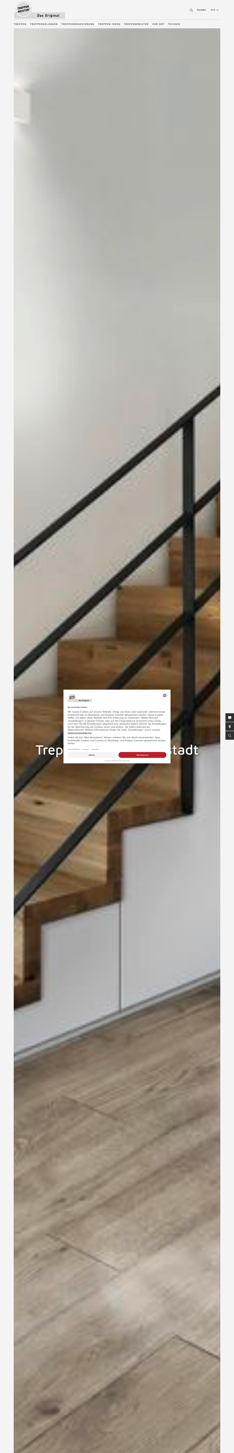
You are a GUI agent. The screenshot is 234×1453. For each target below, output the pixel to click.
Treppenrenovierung (78, 24)
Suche (191, 10)
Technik (174, 24)
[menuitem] (213, 9)
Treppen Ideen (109, 24)
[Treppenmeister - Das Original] (40, 10)
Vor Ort (158, 24)
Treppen (20, 24)
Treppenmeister (136, 24)
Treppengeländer (44, 24)
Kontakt (201, 9)
